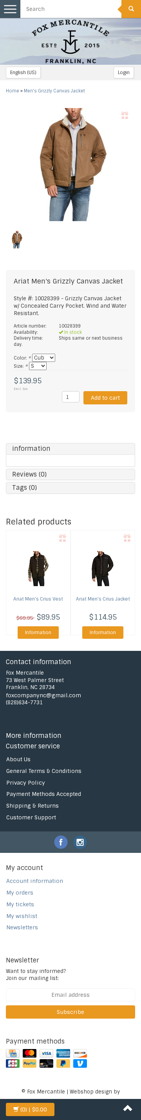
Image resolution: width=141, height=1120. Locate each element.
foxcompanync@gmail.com (43, 695)
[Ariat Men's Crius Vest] (38, 568)
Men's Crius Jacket (103, 599)
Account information (34, 880)
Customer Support (31, 817)
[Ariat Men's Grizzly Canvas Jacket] (70, 164)
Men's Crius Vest (38, 599)
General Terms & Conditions (43, 770)
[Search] (131, 9)
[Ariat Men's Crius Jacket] (103, 568)
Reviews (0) (29, 474)
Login (124, 72)
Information (38, 632)
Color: (22, 358)
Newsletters (22, 927)
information (31, 449)
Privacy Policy (25, 782)
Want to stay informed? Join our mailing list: (36, 975)
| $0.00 (33, 1109)
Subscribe (70, 1011)
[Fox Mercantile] (70, 41)
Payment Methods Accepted (43, 793)
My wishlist (21, 916)
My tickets (20, 904)
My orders (19, 892)
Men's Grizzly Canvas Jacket (54, 91)
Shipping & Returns (32, 805)
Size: (20, 366)
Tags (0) (24, 488)
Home (12, 91)
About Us (18, 759)
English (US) (23, 72)
